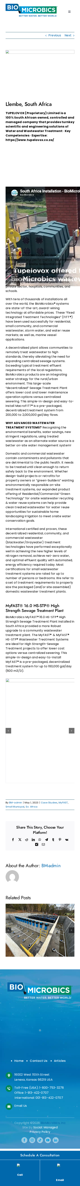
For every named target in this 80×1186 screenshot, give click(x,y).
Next (68, 35)
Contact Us (38, 1061)
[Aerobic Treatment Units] (32, 5)
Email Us (20, 1106)
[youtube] (48, 1140)
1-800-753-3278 (51, 1088)
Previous (54, 35)
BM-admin (15, 802)
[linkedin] (56, 1140)
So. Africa (31, 806)
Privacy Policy (40, 1132)
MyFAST (63, 802)
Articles (60, 1061)
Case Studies (49, 802)
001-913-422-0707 (49, 1098)
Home (18, 1061)
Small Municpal (15, 806)
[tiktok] (40, 1140)
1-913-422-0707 (37, 1093)
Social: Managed (45, 1127)
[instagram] (32, 1140)
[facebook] (24, 1140)
